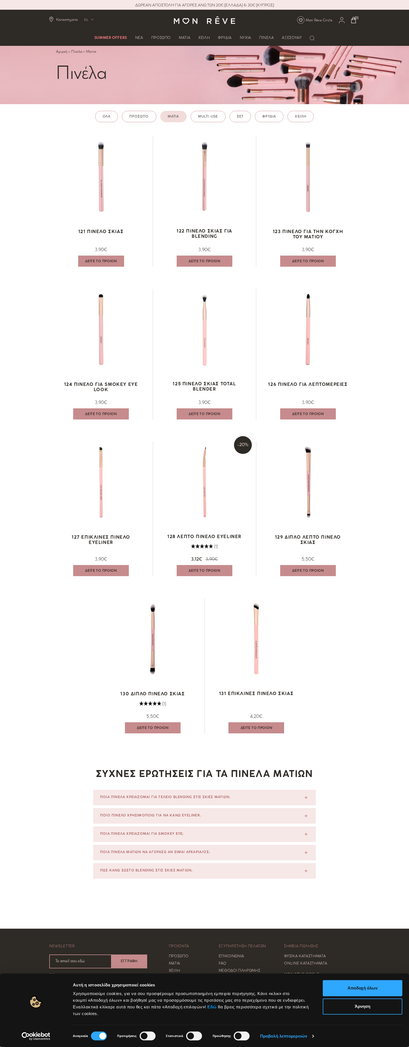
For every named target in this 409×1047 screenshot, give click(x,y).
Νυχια (245, 38)
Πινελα (266, 38)
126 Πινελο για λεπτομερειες (308, 385)
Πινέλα (77, 52)
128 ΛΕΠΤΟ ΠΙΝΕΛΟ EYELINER (204, 537)
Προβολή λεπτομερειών (283, 1036)
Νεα (139, 38)
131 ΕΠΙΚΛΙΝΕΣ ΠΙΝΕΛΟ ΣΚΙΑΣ (256, 694)
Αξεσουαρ (292, 38)
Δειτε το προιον (101, 261)
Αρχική (62, 52)
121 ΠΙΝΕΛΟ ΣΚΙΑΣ (101, 232)
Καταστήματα (67, 20)
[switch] (148, 1035)
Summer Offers (110, 38)
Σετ (240, 117)
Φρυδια (225, 38)
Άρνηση (362, 1006)
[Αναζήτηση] (312, 38)
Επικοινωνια (231, 956)
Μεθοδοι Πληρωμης (239, 971)
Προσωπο (161, 38)
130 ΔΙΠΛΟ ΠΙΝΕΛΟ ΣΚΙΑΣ (152, 694)
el (86, 20)
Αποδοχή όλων (363, 988)
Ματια (184, 38)
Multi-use (208, 117)
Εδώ (212, 1006)
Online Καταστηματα (305, 964)
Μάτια (91, 52)
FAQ (222, 964)
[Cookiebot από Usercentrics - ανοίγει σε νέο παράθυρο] (36, 1036)
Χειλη (204, 38)
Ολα (107, 117)
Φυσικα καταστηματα (305, 956)
